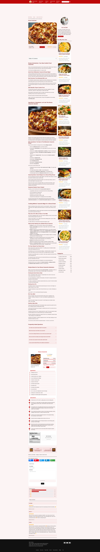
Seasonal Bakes (46, 2)
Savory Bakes (61, 266)
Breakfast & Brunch (58, 2)
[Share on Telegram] (47, 460)
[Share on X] (41, 460)
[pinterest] (70, 543)
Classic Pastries (61, 268)
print (45, 367)
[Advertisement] (50, 9)
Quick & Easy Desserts (41, 2)
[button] (45, 437)
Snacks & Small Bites (52, 2)
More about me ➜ (60, 36)
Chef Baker (31, 46)
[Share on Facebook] (31, 460)
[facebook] (64, 543)
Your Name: (31, 466)
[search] (70, 2)
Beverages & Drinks (62, 270)
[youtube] (67, 543)
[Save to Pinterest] (36, 460)
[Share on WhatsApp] (52, 460)
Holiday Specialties (62, 265)
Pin (48, 367)
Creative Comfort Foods (34, 2)
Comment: (31, 469)
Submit (43, 483)
